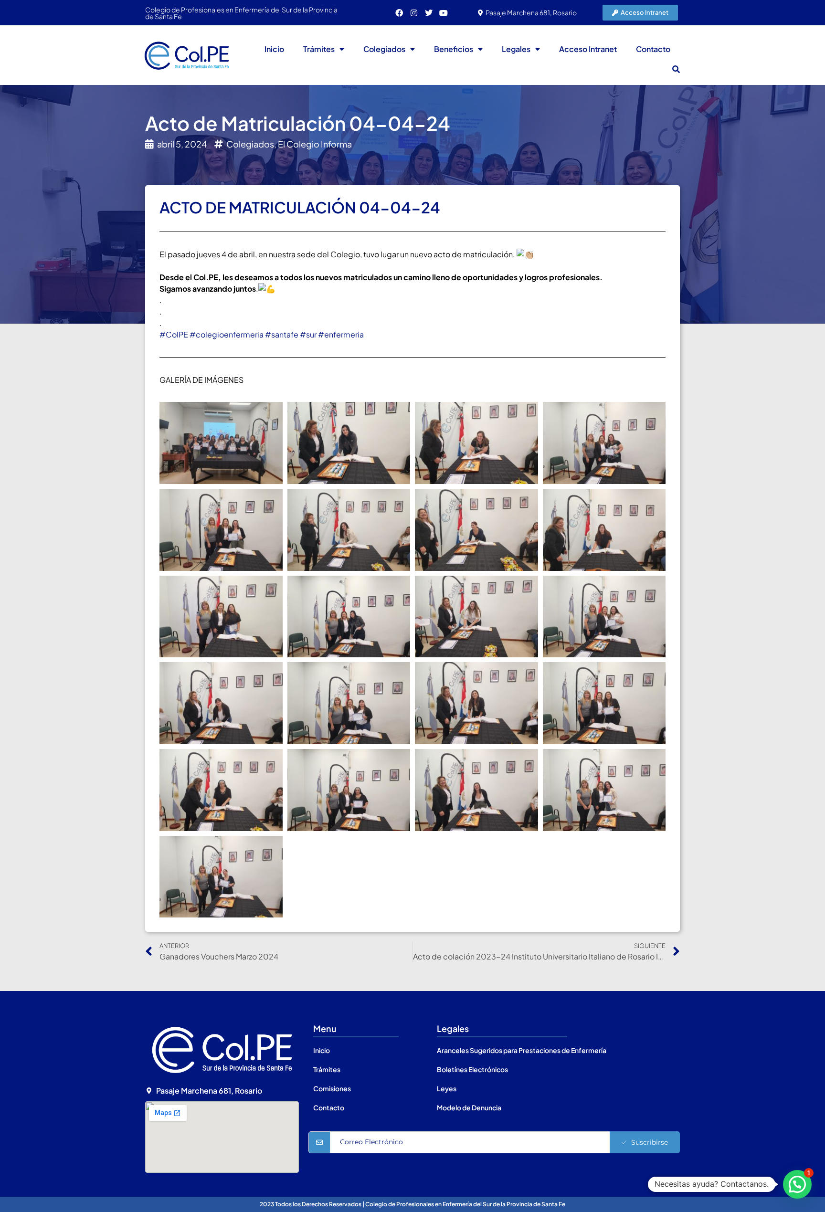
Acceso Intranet (588, 49)
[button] (676, 69)
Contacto (653, 49)
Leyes (446, 1088)
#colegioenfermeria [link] (227, 334)
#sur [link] (308, 334)
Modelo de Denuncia (469, 1107)
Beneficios (453, 49)
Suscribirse (649, 1142)
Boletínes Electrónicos (472, 1069)
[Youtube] (443, 13)
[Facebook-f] (399, 13)
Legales (516, 49)
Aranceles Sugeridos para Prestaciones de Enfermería (521, 1050)
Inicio (274, 49)
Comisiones (332, 1088)
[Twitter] (429, 13)
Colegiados (384, 49)
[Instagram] (414, 13)
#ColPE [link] (173, 334)
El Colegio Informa (315, 143)
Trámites (319, 49)
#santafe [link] (281, 334)
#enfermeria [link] (341, 334)
